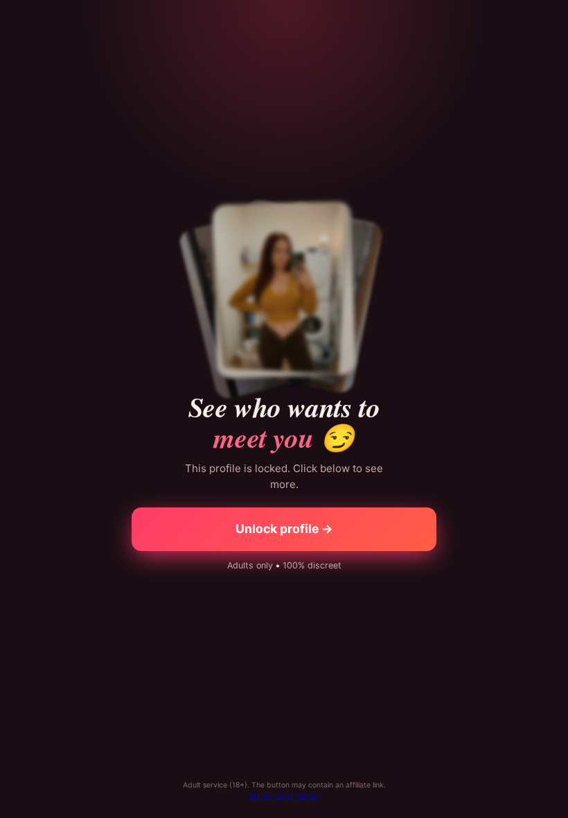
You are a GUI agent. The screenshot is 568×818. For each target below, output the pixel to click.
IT (290, 795)
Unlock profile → (284, 528)
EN (255, 795)
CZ (267, 795)
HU (279, 795)
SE (314, 795)
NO (302, 795)
